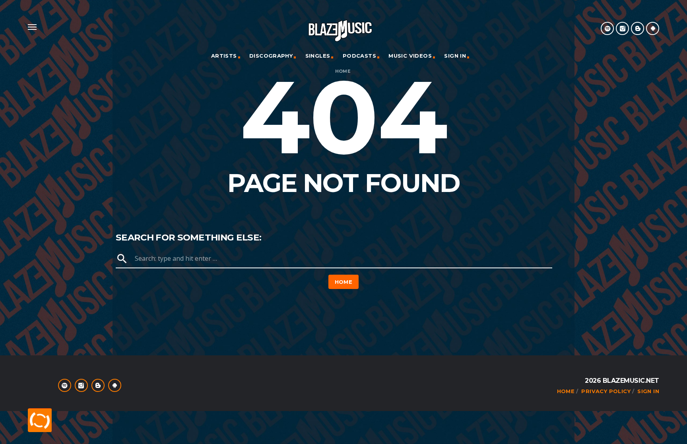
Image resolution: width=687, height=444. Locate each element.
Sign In (455, 55)
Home (343, 71)
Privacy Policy (605, 391)
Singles (317, 55)
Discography (271, 55)
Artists (224, 55)
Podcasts (359, 55)
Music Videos (410, 55)
